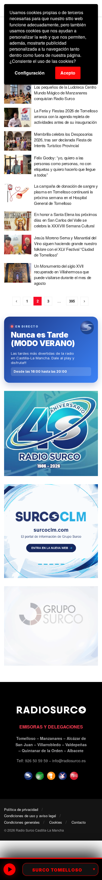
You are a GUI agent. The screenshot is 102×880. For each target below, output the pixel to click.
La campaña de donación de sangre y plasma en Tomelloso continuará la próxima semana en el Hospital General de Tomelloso (66, 194)
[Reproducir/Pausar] (10, 869)
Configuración (30, 73)
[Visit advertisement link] (51, 433)
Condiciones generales (22, 822)
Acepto (67, 73)
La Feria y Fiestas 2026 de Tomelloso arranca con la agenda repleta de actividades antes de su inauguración (65, 116)
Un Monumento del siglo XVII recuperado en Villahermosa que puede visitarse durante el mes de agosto (62, 274)
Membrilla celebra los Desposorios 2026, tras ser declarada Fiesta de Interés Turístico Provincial (63, 139)
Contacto (79, 822)
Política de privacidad (21, 809)
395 (72, 301)
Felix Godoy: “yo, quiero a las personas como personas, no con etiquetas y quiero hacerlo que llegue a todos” (64, 166)
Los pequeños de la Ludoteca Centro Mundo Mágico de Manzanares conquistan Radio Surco (65, 92)
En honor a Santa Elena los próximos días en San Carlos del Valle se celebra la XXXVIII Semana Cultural (65, 220)
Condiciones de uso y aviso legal (30, 815)
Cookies (55, 822)
